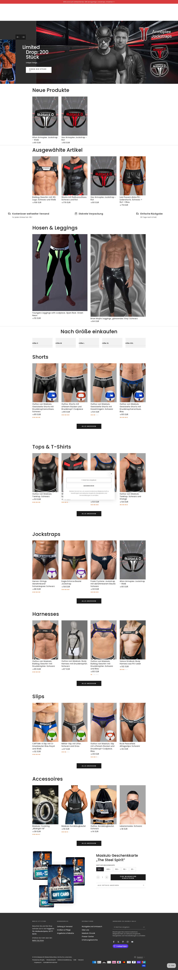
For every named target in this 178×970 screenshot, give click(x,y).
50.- (125, 869)
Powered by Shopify (38, 960)
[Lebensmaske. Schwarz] (133, 804)
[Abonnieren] (144, 927)
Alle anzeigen (89, 426)
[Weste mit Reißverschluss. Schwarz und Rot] (74, 175)
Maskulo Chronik (88, 933)
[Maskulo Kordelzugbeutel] (74, 804)
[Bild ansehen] (7, 62)
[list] (89, 215)
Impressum (38, 962)
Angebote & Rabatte (65, 933)
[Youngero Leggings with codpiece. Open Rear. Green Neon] (59, 272)
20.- (133, 869)
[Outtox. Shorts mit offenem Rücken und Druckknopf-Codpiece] (74, 382)
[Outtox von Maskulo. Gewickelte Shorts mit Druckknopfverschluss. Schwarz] (45, 382)
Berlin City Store (38, 940)
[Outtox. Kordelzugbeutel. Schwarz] (104, 804)
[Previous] (18, 37)
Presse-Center (88, 936)
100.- (118, 869)
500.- (101, 869)
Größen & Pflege (64, 930)
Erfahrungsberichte (90, 940)
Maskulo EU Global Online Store (47, 957)
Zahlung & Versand (64, 926)
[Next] (23, 37)
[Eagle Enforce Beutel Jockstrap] (74, 559)
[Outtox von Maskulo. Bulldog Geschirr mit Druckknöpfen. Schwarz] (45, 639)
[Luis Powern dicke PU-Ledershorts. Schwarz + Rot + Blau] (133, 175)
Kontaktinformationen (50, 962)
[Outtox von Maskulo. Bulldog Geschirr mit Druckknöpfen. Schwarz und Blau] (104, 639)
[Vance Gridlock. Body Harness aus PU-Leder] (133, 639)
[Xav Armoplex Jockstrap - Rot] (74, 116)
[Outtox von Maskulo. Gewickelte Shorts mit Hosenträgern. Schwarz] (104, 382)
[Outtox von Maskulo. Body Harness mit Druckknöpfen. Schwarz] (74, 639)
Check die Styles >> (38, 70)
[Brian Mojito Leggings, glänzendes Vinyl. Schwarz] (118, 275)
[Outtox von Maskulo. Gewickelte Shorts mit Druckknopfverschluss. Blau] (133, 382)
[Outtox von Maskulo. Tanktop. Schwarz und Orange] (133, 472)
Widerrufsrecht (51, 960)
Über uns (85, 930)
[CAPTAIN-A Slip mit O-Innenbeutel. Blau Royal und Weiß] (45, 722)
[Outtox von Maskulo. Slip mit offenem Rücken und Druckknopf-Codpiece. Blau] (104, 722)
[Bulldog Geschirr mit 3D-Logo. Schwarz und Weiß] (45, 175)
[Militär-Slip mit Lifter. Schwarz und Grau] (74, 722)
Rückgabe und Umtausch (92, 926)
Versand (80, 960)
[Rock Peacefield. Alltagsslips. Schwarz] (133, 722)
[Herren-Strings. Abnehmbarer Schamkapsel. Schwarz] (45, 559)
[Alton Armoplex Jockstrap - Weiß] (45, 116)
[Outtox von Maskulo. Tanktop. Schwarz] (45, 472)
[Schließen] (111, 473)
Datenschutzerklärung (64, 960)
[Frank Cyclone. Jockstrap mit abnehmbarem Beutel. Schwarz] (104, 559)
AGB (74, 960)
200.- (109, 869)
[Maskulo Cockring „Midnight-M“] (45, 804)
